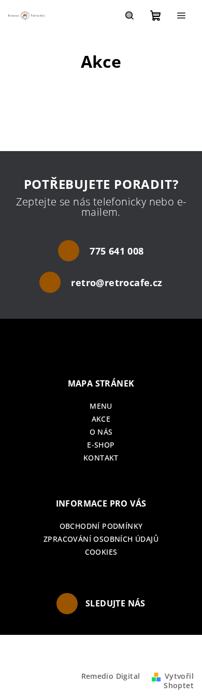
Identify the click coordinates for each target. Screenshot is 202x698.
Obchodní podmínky (101, 526)
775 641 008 (116, 251)
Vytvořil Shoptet (179, 680)
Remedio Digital (110, 676)
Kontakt (101, 458)
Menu (101, 406)
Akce (101, 419)
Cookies (101, 552)
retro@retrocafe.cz (116, 282)
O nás (101, 432)
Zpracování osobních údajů (101, 539)
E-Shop (100, 445)
